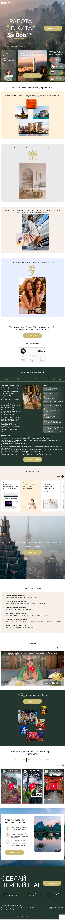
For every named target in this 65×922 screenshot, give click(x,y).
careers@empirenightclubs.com (11, 905)
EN (63, 3)
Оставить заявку (53, 28)
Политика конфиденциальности (37, 917)
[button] (58, 476)
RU (59, 3)
